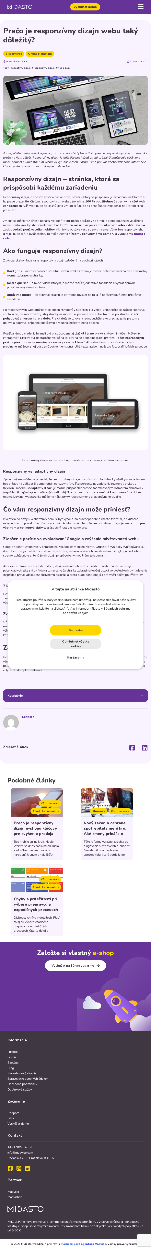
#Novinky (99, 811)
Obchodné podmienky (22, 1084)
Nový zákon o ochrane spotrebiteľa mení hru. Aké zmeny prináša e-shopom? (105, 831)
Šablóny (12, 1063)
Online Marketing (40, 54)
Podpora (13, 1113)
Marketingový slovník (21, 1073)
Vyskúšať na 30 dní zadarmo (73, 965)
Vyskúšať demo (85, 7)
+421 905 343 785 (21, 1147)
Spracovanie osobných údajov (27, 1079)
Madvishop (14, 1197)
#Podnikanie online (46, 811)
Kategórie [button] (15, 695)
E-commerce (14, 54)
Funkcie (12, 1052)
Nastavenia (75, 657)
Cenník (11, 1057)
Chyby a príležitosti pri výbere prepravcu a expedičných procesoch (36, 904)
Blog (10, 1068)
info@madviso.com (20, 1153)
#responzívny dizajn (43, 67)
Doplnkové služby (19, 1089)
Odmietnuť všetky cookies (75, 643)
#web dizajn (63, 67)
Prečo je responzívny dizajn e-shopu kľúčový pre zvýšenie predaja (35, 828)
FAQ (10, 1118)
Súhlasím (76, 630)
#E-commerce (50, 803)
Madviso (13, 1192)
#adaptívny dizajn (20, 67)
